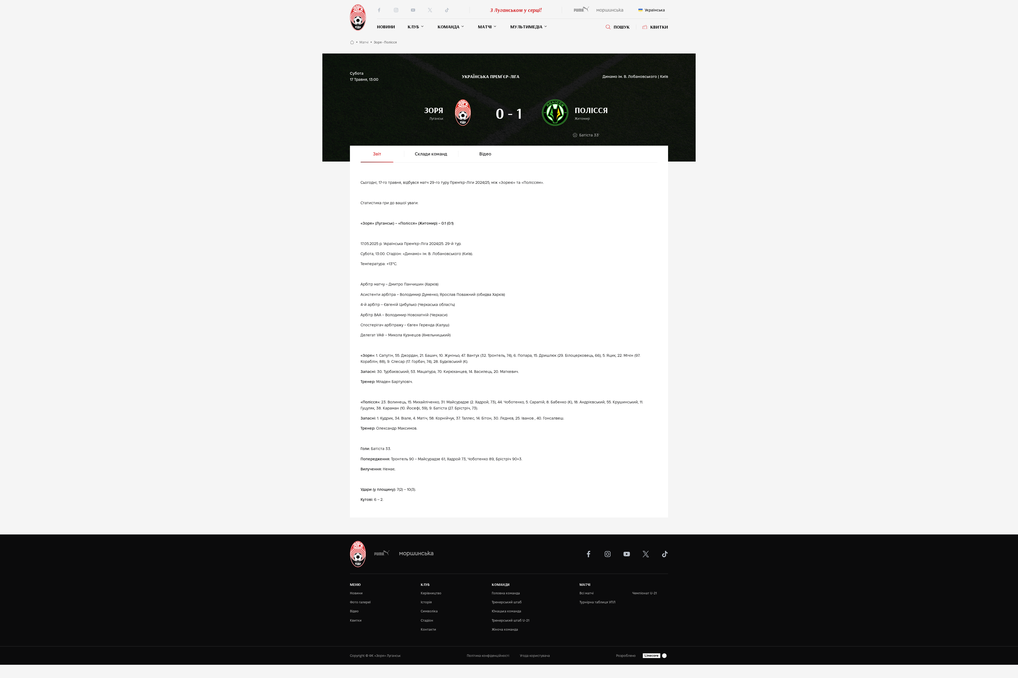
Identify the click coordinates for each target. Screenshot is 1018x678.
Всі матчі (587, 593)
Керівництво (431, 593)
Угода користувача (535, 655)
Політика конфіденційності (488, 655)
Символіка (429, 611)
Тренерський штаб (507, 602)
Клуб (413, 27)
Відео (354, 611)
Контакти (428, 629)
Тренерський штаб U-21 (510, 620)
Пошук (622, 27)
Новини (386, 27)
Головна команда (506, 593)
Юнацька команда (506, 611)
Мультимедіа (526, 27)
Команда (448, 27)
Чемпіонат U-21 (644, 593)
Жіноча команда (505, 629)
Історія (426, 602)
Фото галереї (360, 602)
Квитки (659, 27)
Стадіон (427, 620)
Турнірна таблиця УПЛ (597, 602)
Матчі (485, 27)
